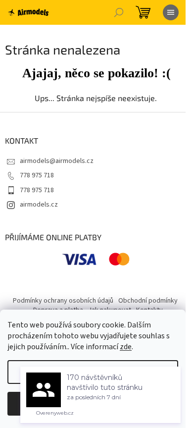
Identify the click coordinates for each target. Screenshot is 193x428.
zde (126, 346)
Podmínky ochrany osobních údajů (63, 301)
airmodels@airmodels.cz (57, 161)
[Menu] (171, 12)
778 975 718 (37, 175)
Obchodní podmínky (148, 301)
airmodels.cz (39, 205)
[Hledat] (119, 12)
